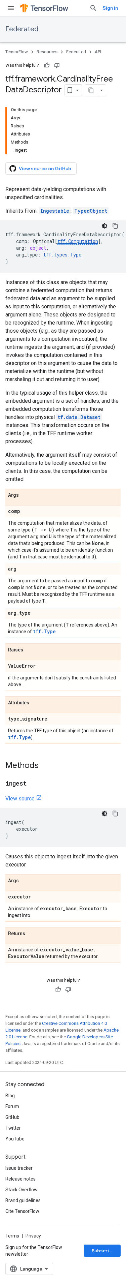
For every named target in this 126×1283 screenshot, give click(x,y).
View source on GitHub (45, 168)
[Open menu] (10, 8)
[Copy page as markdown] (91, 90)
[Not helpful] (57, 65)
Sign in (110, 8)
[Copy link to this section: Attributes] (36, 703)
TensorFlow (16, 51)
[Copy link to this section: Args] (25, 495)
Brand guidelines (23, 1200)
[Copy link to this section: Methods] (45, 766)
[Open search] (93, 8)
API (98, 51)
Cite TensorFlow (22, 1211)
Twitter (13, 1128)
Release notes (20, 1179)
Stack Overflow (21, 1189)
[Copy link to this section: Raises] (30, 650)
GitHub (12, 1117)
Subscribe (103, 1251)
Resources (47, 51)
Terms (12, 1236)
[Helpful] (47, 65)
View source (20, 798)
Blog (10, 1095)
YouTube (15, 1138)
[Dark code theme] (104, 225)
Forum (12, 1106)
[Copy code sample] (115, 225)
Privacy (33, 1236)
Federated (21, 29)
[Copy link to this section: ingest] (33, 784)
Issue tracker (19, 1168)
